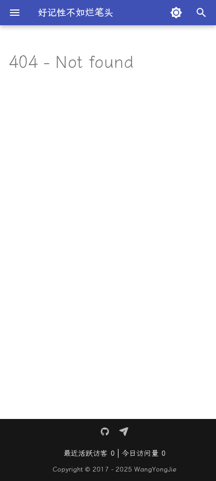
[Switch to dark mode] (176, 12)
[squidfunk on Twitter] (104, 431)
